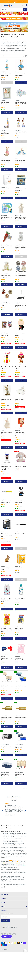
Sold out (7, 82)
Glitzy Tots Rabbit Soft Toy (20, 466)
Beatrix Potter (4, 72)
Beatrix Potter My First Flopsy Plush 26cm (5, 161)
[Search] (25, 9)
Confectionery (15, 861)
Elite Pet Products (5, 685)
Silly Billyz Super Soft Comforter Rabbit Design (20, 659)
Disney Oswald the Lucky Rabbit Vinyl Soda (20, 501)
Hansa (2, 397)
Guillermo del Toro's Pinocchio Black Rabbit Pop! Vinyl (6, 535)
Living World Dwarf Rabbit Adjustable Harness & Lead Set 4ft (6, 630)
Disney (16, 499)
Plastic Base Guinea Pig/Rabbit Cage (19, 746)
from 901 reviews (14, 800)
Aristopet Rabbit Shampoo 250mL (20, 599)
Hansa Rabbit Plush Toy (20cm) (19, 400)
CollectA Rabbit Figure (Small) (5, 568)
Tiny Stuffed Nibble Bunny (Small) (6, 304)
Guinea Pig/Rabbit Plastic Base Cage (20, 687)
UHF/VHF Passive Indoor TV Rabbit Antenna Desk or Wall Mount (20, 305)
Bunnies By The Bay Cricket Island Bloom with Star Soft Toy (20, 247)
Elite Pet (3, 656)
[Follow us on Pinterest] (10, 934)
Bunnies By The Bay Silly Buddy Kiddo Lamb (6, 276)
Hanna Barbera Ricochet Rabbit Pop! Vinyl (6, 334)
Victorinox (3, 499)
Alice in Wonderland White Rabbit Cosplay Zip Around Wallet (6, 600)
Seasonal (10, 860)
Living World (3, 626)
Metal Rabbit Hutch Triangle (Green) (6, 746)
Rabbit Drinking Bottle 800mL (19, 775)
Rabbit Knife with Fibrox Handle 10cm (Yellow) (6, 501)
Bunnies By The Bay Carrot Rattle (6, 246)
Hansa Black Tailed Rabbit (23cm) (6, 400)
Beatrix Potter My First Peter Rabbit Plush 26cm (21, 74)
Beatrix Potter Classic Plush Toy (20, 133)
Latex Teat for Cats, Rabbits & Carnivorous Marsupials (6, 718)
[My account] (22, 5)
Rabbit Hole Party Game (20, 567)
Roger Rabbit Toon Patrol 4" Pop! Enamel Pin (20, 367)
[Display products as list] (26, 56)
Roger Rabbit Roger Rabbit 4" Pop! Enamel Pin (7, 367)
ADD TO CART (21, 82)
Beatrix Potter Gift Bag (5, 188)
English (3, 927)
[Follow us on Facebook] (2, 934)
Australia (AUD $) (12, 927)
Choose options (21, 284)
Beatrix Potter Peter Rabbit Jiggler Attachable (6, 74)
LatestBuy (17, 302)
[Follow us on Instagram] (7, 934)
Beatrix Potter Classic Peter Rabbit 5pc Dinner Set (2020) (20, 103)
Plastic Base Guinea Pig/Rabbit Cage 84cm (5, 775)
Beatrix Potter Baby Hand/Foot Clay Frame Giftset (5, 104)
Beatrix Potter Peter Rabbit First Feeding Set (20, 189)
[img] (14, 799)
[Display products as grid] (23, 56)
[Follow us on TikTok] (15, 934)
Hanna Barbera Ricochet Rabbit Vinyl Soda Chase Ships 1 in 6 (6, 468)
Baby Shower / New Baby (21, 865)
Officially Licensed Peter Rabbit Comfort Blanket (20, 161)
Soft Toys (5, 862)
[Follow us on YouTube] (13, 934)
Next (24, 788)
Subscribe (5, 920)
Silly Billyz (17, 656)
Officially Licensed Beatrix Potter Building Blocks (6, 133)
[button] (3, 810)
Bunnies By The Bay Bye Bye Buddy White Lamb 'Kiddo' (20, 218)
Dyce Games (17, 566)
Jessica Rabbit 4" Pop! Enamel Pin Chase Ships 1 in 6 (20, 434)
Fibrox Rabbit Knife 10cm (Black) (20, 534)
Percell (17, 626)
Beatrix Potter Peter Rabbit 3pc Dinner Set (6, 218)
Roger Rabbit (17, 332)
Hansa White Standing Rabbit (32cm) (7, 433)
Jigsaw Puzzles (18, 862)
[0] (25, 5)
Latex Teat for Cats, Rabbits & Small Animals (20, 718)
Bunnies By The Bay (18, 215)
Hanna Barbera (4, 332)
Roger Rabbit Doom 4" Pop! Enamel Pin (20, 334)
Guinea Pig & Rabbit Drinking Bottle (6, 687)
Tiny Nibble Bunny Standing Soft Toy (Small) (20, 276)
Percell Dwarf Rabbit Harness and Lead (19, 629)
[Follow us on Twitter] (5, 934)
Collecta (3, 566)
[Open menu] (2, 5)
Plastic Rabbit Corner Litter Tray (6, 659)
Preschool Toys (10, 862)
